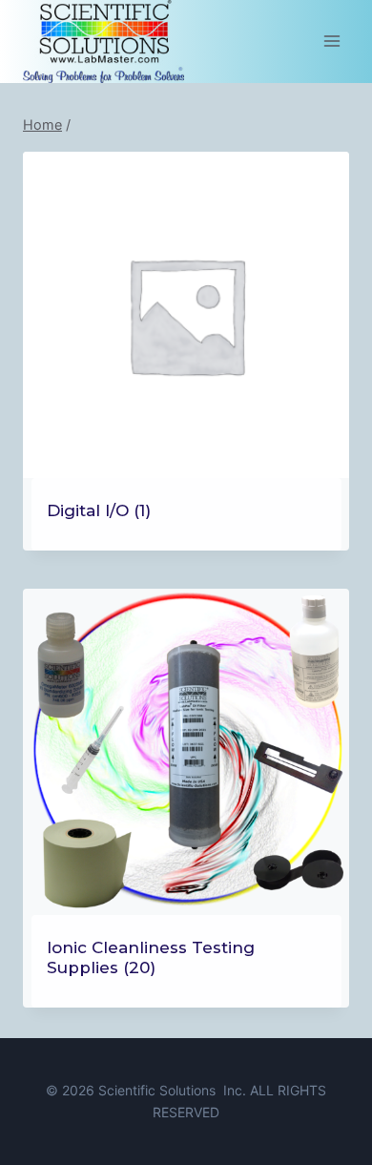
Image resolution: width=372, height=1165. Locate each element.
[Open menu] (331, 41)
